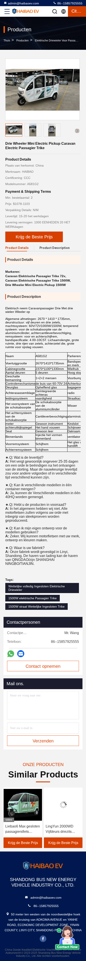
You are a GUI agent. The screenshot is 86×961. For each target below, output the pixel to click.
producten (22, 40)
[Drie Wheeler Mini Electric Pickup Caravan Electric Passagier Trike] (42, 89)
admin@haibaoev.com (23, 3)
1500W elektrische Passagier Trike (32, 598)
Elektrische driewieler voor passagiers (58, 40)
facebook (43, 938)
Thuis (7, 40)
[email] (21, 654)
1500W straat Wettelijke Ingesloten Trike (36, 606)
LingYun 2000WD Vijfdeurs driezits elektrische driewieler (62, 829)
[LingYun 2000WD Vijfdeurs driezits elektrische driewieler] (63, 805)
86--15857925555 (69, 3)
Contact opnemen (43, 666)
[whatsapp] (10, 653)
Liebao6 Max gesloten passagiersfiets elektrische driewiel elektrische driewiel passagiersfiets (22, 829)
